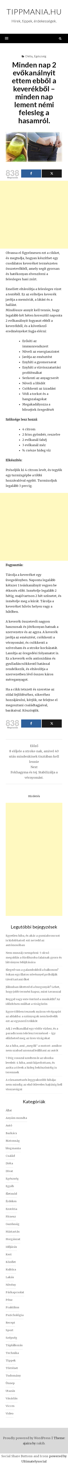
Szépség (11, 1337)
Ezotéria (11, 1209)
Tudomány (13, 1375)
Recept (10, 1322)
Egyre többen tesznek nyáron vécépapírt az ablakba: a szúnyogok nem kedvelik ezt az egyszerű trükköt (33, 1016)
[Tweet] (52, 173)
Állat (9, 1110)
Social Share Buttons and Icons (24, 1456)
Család (10, 1156)
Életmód (11, 1193)
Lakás (10, 1277)
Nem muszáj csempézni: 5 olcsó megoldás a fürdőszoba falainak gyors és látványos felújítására (34, 957)
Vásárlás (12, 1398)
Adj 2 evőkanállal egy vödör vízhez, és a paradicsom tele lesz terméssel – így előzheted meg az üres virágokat (32, 1033)
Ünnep (10, 1383)
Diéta (28, 56)
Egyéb (10, 1186)
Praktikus (12, 1307)
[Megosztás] (31, 173)
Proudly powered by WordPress (27, 1438)
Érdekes (11, 1201)
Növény (11, 1284)
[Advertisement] (34, 215)
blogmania (13, 1148)
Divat (9, 1171)
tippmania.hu (34, 11)
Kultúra (11, 1269)
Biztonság (13, 1140)
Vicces (10, 1406)
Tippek (11, 1360)
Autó (9, 1125)
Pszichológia (15, 1315)
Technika (12, 1353)
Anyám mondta (16, 1118)
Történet (12, 1368)
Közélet (11, 1262)
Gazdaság (12, 1224)
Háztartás (13, 1231)
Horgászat (13, 1239)
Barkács (11, 1133)
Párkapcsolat (15, 1292)
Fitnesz (11, 1216)
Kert (9, 1254)
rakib (40, 1443)
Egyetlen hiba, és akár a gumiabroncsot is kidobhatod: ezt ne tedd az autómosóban (33, 940)
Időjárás (11, 1247)
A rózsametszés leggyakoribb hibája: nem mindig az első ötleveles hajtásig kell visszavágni (34, 1084)
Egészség (40, 56)
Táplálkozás (14, 1345)
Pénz (9, 1300)
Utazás (10, 1391)
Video (9, 1413)
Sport (9, 1330)
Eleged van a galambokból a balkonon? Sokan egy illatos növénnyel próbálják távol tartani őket (32, 974)
